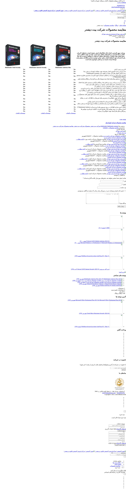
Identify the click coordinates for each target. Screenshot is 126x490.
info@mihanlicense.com (118, 7)
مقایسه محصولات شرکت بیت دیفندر (63, 126)
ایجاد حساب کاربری (119, 445)
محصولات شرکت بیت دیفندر (82, 126)
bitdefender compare (112, 126)
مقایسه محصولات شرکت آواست (116, 157)
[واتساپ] (122, 399)
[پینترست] (122, 480)
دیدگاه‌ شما (122, 203)
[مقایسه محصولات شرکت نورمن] (116, 160)
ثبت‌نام (123, 369)
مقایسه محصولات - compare (111, 128)
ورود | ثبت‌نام (121, 17)
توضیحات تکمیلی (71, 113)
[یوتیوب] (122, 403)
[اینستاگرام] (122, 402)
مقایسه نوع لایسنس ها (119, 142)
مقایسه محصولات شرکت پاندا (117, 152)
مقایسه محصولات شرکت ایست (117, 172)
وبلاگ (116, 25)
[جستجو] (125, 16)
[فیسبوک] (122, 397)
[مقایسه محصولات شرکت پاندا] (117, 150)
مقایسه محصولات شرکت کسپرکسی (115, 167)
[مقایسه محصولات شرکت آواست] (116, 155)
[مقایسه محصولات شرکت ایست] (116, 170)
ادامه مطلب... (80, 139)
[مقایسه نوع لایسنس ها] (119, 141)
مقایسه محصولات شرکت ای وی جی (115, 147)
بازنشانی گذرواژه (121, 429)
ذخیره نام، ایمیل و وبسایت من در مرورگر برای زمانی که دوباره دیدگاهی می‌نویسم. (101, 191)
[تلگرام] (122, 400)
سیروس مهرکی (121, 132)
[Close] (125, 411)
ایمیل (124, 184)
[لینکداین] (122, 483)
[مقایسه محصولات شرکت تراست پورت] (114, 136)
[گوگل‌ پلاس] (122, 478)
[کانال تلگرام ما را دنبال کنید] (109, 470)
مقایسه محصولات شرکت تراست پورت (115, 137)
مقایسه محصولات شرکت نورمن (117, 162)
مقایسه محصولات (109, 25)
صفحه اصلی (122, 25)
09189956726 (121, 5)
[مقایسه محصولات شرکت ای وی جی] (115, 146)
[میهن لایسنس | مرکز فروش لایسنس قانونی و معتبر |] (95, 451)
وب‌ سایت (123, 187)
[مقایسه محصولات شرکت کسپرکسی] (115, 165)
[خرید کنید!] (122, 272)
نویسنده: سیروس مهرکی (109, 34)
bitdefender (104, 126)
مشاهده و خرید (121, 2)
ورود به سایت (121, 430)
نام (124, 181)
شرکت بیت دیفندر (95, 126)
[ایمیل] (122, 488)
